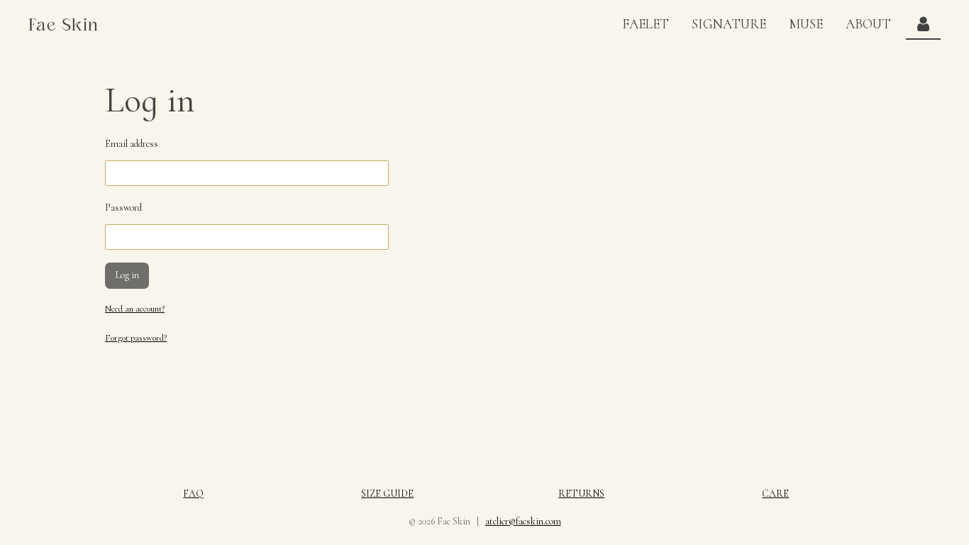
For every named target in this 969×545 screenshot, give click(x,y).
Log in (127, 275)
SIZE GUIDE (387, 494)
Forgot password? (136, 337)
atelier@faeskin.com (523, 521)
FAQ (193, 494)
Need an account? (135, 308)
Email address (131, 144)
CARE (775, 494)
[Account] (923, 24)
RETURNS (581, 494)
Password (123, 208)
